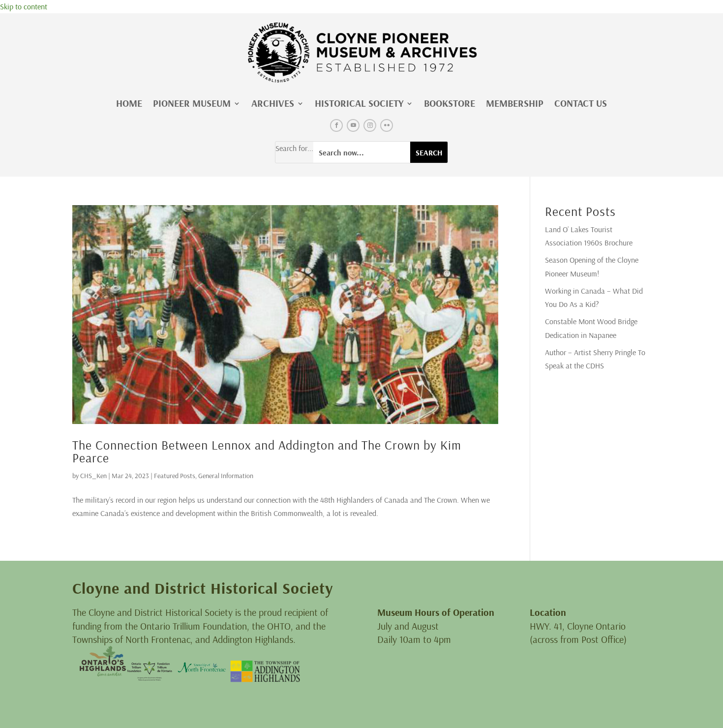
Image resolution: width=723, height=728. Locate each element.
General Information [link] (225, 475)
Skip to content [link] (23, 6)
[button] (336, 125)
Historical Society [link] (359, 103)
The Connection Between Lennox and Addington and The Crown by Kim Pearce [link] (266, 451)
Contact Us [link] (580, 103)
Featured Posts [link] (174, 475)
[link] (361, 53)
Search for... (294, 148)
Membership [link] (514, 103)
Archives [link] (272, 103)
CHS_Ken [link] (93, 475)
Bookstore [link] (449, 103)
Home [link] (129, 103)
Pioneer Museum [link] (192, 103)
